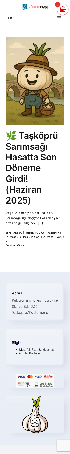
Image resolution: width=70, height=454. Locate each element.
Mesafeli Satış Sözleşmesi (36, 349)
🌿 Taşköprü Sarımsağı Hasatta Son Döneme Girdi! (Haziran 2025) (32, 168)
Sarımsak (24, 236)
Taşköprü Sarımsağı (42, 236)
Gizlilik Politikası (30, 353)
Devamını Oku (14, 245)
